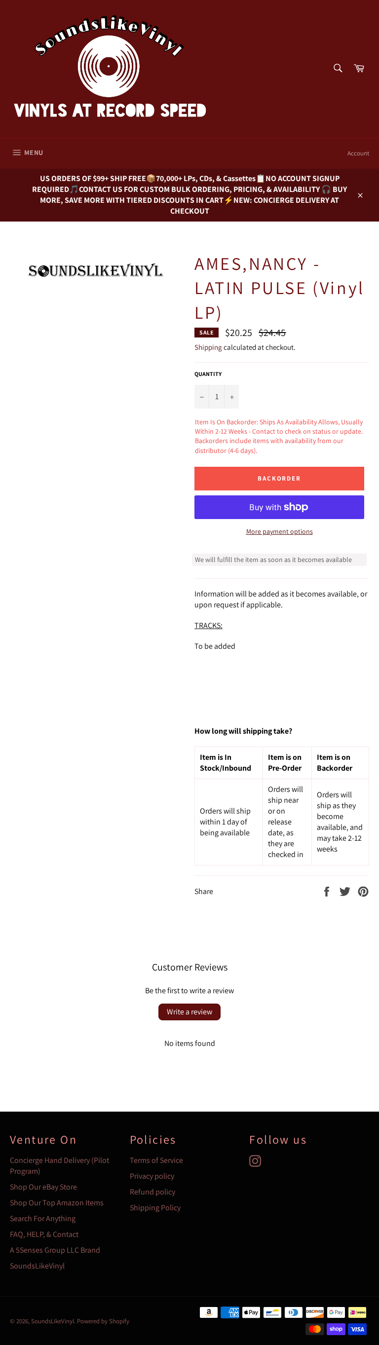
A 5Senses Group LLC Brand (55, 1250)
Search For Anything (43, 1218)
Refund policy (152, 1192)
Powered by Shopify (103, 1321)
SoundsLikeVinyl (37, 1266)
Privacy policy (152, 1176)
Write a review (189, 1012)
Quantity (208, 373)
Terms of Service (156, 1160)
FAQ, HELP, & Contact (44, 1234)
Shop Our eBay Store (43, 1187)
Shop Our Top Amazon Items (57, 1202)
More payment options (279, 531)
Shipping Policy (155, 1207)
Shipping (208, 347)
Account (358, 153)
